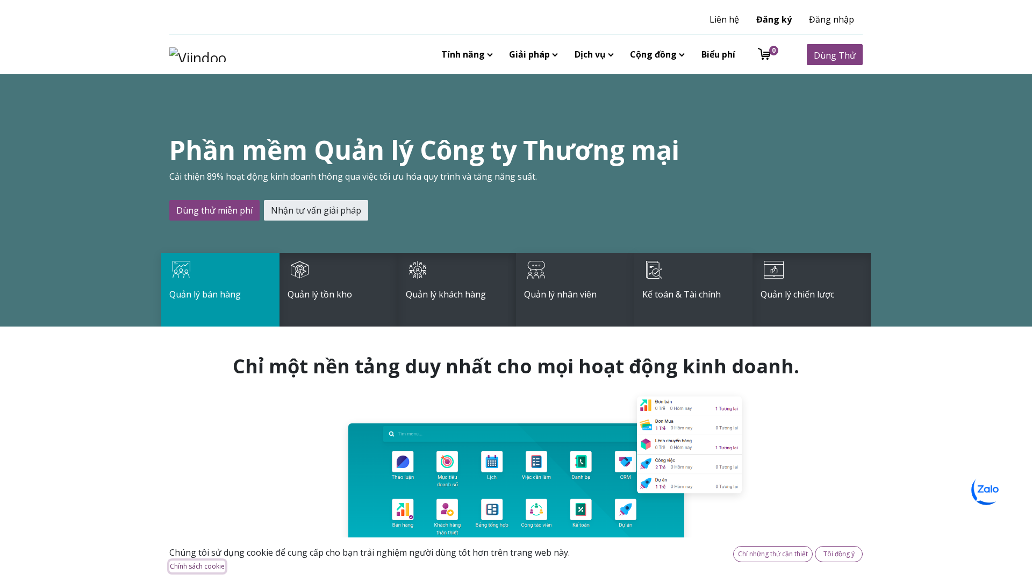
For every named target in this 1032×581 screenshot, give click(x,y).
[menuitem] (465, 54)
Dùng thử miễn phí (214, 210)
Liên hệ (724, 19)
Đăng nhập (831, 19)
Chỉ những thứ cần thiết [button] (773, 553)
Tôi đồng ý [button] (839, 553)
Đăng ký (774, 19)
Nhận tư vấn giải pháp (316, 210)
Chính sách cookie (197, 566)
